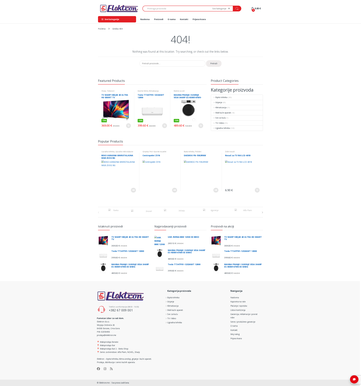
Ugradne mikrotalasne (124, 151)
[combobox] (175, 8)
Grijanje (218, 102)
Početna (101, 28)
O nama (171, 19)
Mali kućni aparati (223, 112)
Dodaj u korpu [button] (128, 125)
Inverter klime (143, 91)
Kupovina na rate (238, 301)
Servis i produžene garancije (242, 321)
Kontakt (184, 19)
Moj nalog (235, 334)
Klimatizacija (154, 91)
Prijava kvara (199, 19)
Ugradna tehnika (222, 128)
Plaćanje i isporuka (238, 305)
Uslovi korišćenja (238, 310)
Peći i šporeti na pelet (157, 151)
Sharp (103, 91)
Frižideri (198, 151)
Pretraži (213, 63)
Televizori (111, 91)
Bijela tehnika (221, 97)
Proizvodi (158, 19)
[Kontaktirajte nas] (354, 379)
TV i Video (219, 123)
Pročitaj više (133, 190)
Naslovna (145, 19)
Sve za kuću (220, 117)
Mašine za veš (179, 91)
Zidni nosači (230, 151)
